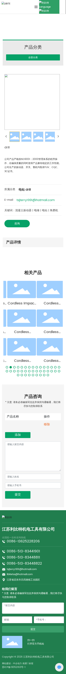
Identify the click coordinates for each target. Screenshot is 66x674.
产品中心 (19, 26)
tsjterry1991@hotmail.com (36, 200)
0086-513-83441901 (23, 551)
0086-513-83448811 (23, 557)
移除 (47, 424)
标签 (31, 663)
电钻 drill (31, 26)
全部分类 (33, 57)
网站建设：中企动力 (12, 663)
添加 (18, 434)
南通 (25, 663)
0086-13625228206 (23, 541)
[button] (7, 367)
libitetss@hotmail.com (20, 574)
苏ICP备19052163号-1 (14, 667)
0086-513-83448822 (24, 563)
